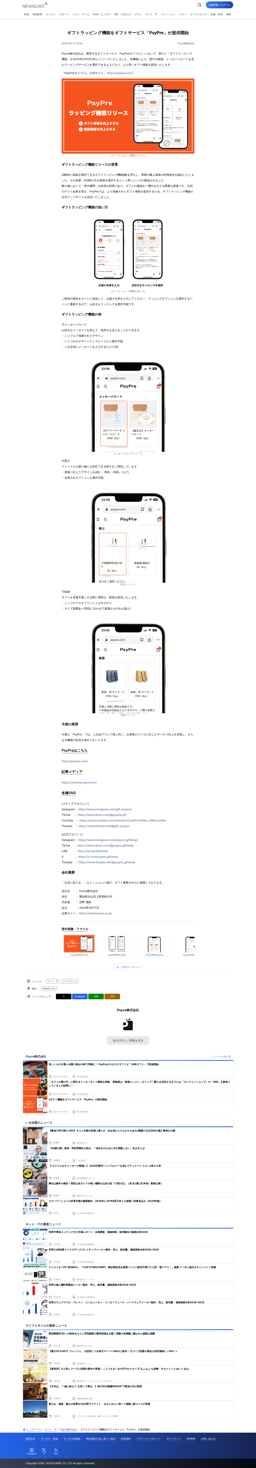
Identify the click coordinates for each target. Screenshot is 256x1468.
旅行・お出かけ (122, 14)
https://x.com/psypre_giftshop (98, 856)
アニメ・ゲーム (81, 14)
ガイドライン (173, 1438)
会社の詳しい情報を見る (128, 1040)
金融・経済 (217, 14)
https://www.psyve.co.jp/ (95, 913)
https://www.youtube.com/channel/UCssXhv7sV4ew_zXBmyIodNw (122, 820)
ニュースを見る (220, 1056)
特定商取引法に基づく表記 (100, 1438)
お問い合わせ (208, 1438)
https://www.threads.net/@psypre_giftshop (107, 862)
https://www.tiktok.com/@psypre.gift (102, 815)
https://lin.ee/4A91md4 (93, 851)
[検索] (199, 4)
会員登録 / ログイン (219, 4)
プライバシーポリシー (148, 1438)
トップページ (33, 1429)
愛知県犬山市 (49, 988)
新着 (26, 14)
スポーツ (64, 14)
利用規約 (126, 1438)
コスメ (183, 14)
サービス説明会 (72, 1438)
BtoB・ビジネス (102, 14)
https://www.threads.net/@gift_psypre (104, 826)
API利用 (191, 1438)
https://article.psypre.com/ (79, 782)
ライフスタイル (198, 14)
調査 (228, 14)
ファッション (168, 14)
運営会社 (30, 1438)
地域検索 (37, 14)
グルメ (138, 14)
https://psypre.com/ (120, 73)
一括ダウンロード (130, 966)
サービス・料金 (49, 1438)
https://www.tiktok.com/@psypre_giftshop (106, 845)
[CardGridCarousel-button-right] (194, 946)
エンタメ (51, 14)
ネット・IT (151, 14)
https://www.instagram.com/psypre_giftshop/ (108, 840)
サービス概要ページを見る (230, 1460)
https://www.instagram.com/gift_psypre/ (105, 809)
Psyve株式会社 (186, 43)
